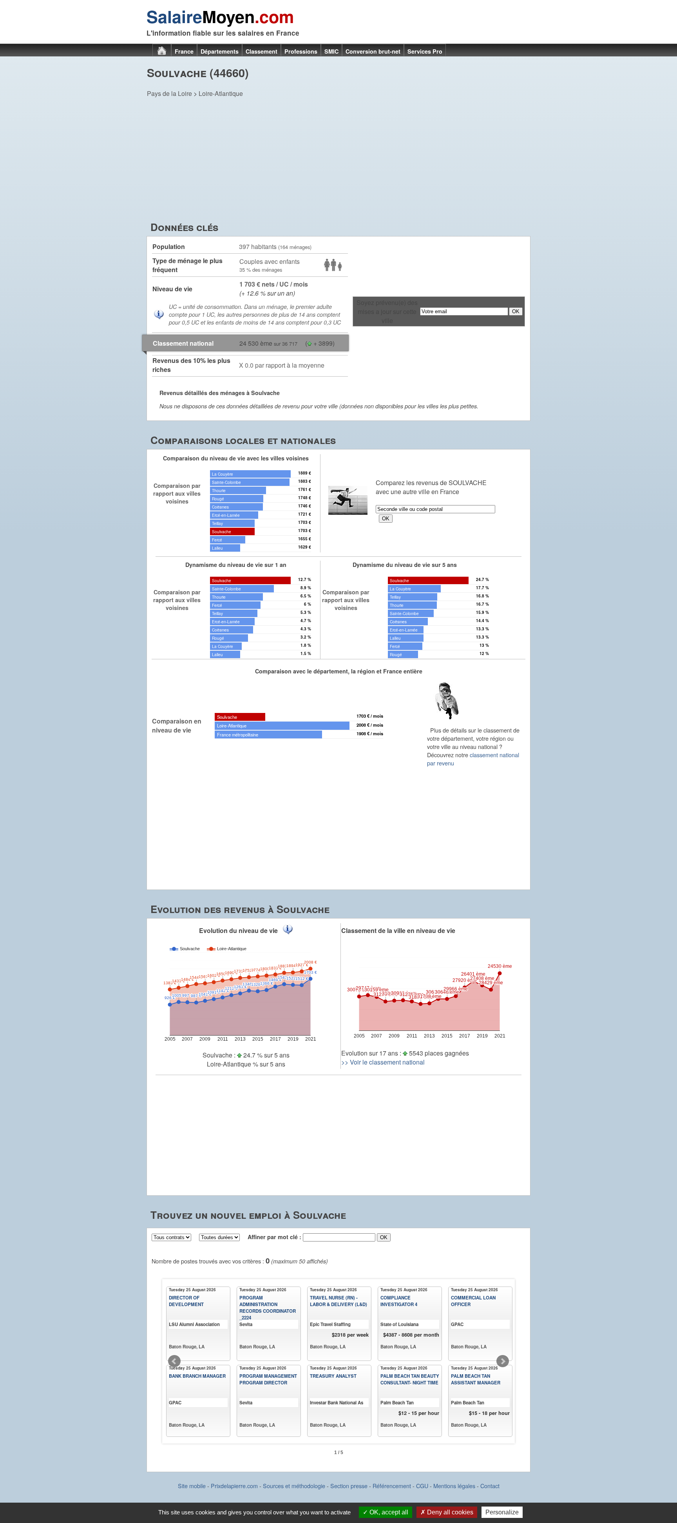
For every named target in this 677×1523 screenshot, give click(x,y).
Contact (490, 1485)
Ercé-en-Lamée (226, 515)
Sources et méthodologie (294, 1485)
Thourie (219, 490)
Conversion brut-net (373, 51)
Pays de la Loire (169, 93)
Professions (300, 51)
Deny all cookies (449, 1512)
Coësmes (220, 507)
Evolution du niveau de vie (238, 930)
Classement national (183, 343)
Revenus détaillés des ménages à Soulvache (219, 393)
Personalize (502, 1512)
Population (168, 246)
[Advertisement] (338, 161)
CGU (422, 1485)
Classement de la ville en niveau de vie (398, 930)
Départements (220, 51)
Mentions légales (454, 1485)
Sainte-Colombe (226, 482)
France (184, 51)
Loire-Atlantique (221, 93)
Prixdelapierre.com (234, 1485)
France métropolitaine (237, 734)
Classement (261, 51)
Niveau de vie (172, 288)
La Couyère (222, 474)
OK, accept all (388, 1512)
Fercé (217, 540)
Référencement (392, 1485)
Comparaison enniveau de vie (176, 725)
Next (502, 1361)
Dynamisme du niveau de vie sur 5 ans (405, 564)
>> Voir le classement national (383, 1061)
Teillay (217, 523)
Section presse (348, 1485)
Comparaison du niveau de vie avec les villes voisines (236, 458)
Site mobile (192, 1485)
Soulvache (221, 531)
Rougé (218, 499)
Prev (174, 1361)
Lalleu (217, 548)
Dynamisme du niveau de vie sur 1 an (235, 564)
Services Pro (424, 51)
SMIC (331, 51)
